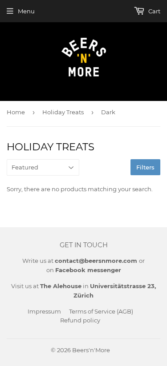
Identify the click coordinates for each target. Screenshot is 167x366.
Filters (145, 167)
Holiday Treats (63, 112)
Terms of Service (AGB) (101, 311)
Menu (26, 11)
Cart (153, 11)
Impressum (44, 311)
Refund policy (80, 320)
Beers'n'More (91, 350)
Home (16, 112)
